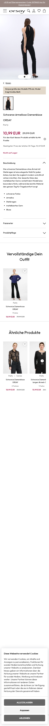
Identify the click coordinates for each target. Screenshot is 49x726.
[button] (24, 77)
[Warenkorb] (44, 10)
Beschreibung (9, 163)
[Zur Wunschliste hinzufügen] (24, 271)
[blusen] (3, 83)
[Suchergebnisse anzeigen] (28, 10)
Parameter (8, 223)
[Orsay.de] (17, 11)
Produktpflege (9, 232)
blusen (8, 83)
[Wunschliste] (39, 10)
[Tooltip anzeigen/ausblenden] (45, 139)
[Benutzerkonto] (33, 10)
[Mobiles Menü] (5, 11)
